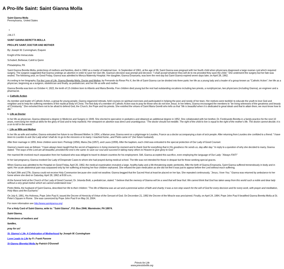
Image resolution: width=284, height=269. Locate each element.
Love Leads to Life (17, 238)
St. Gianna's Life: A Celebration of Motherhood (33, 233)
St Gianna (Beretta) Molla (21, 243)
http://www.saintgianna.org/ (48, 203)
